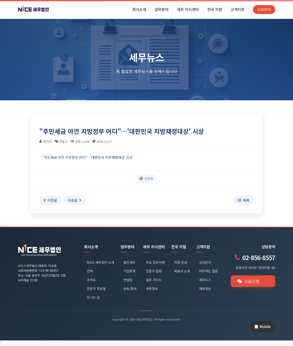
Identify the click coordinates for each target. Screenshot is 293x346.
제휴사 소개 (182, 270)
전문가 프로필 (96, 288)
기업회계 (129, 270)
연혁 (90, 270)
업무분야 (161, 9)
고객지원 (237, 9)
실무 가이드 (154, 279)
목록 (246, 200)
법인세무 (129, 262)
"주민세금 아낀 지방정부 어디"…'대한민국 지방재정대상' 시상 (87, 157)
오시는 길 (93, 297)
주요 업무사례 (155, 262)
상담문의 (264, 9)
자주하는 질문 (208, 270)
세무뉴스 (205, 279)
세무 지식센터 (188, 9)
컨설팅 (127, 279)
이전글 (52, 200)
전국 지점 (214, 9)
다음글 (72, 200)
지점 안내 (180, 262)
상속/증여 (130, 288)
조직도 (91, 279)
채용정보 (205, 288)
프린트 (148, 178)
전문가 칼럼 (154, 270)
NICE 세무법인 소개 (100, 262)
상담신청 (252, 281)
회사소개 (139, 9)
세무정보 (152, 288)
